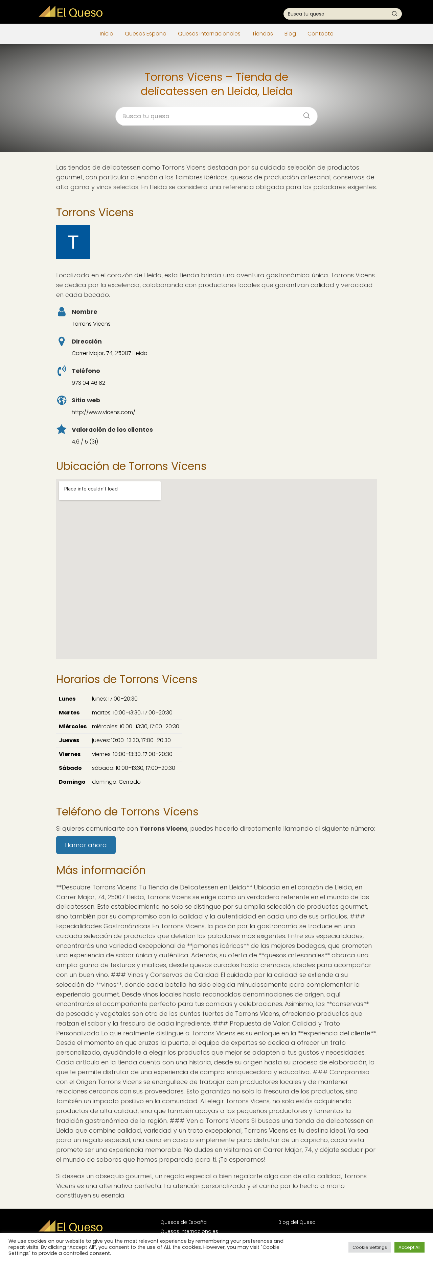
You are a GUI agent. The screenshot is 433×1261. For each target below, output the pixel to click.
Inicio (106, 33)
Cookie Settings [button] (369, 1247)
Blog (290, 33)
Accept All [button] (409, 1247)
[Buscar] (394, 13)
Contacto (320, 33)
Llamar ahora (86, 845)
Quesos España (145, 33)
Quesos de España (183, 1222)
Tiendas (262, 33)
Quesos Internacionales (209, 33)
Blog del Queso (297, 1222)
